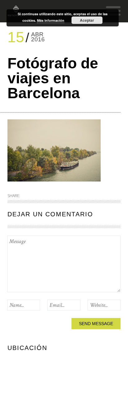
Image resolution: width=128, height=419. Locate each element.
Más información (50, 20)
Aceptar (87, 20)
